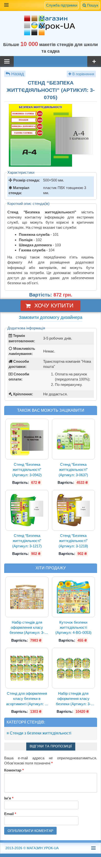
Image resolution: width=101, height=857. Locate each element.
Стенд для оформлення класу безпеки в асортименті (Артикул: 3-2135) (27, 698)
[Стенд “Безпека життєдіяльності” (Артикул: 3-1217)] (27, 510)
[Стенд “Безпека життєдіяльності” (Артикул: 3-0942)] (27, 439)
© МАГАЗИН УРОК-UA (32, 848)
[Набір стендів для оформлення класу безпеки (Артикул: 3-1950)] (73, 668)
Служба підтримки (61, 5)
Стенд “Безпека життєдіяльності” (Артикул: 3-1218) (73, 540)
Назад (17, 73)
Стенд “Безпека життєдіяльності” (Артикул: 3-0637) (73, 469)
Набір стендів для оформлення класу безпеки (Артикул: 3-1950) (73, 698)
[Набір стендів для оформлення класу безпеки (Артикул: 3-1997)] (27, 597)
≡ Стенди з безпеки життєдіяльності (39, 733)
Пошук (92, 5)
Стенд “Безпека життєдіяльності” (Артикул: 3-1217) (27, 540)
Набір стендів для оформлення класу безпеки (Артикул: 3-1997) (27, 627)
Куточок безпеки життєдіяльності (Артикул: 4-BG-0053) (73, 627)
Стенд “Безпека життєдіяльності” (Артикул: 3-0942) (27, 469)
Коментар (14, 770)
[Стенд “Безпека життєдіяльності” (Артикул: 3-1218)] (73, 510)
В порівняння (82, 74)
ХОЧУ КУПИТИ (54, 305)
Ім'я (8, 798)
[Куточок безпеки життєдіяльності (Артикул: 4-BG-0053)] (73, 597)
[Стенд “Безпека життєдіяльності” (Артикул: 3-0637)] (73, 439)
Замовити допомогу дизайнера (50, 317)
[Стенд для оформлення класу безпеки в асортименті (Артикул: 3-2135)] (27, 668)
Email (10, 814)
